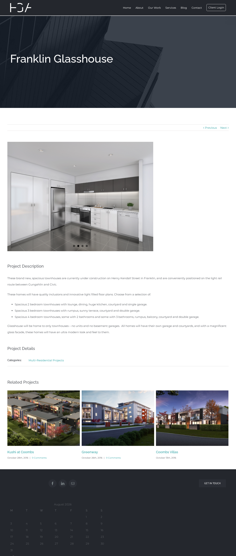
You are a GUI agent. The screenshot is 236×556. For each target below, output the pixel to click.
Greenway (15, 452)
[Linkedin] (63, 483)
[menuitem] (129, 7)
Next (223, 127)
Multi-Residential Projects (46, 360)
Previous (211, 127)
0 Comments (39, 457)
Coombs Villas (93, 452)
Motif (160, 452)
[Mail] (73, 483)
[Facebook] (52, 483)
